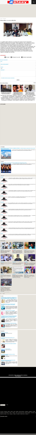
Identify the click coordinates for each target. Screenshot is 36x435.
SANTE (21, 97)
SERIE (24, 95)
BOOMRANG (30, 96)
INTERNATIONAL (4, 97)
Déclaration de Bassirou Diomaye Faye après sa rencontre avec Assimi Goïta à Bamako (6, 276)
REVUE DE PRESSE (21, 411)
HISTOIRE (30, 100)
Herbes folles (2, 189)
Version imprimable (27, 57)
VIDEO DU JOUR (23, 100)
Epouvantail (2, 208)
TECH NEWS (16, 100)
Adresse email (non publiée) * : (5, 64)
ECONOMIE (11, 96)
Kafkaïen (2, 233)
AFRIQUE (10, 100)
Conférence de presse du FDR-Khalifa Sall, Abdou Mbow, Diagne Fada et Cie (18, 263)
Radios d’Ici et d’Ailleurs (25, 98)
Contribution (4, 100)
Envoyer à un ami (16, 57)
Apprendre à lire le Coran (4, 332)
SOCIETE (20, 95)
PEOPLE (11, 97)
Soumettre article (3, 416)
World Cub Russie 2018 (29, 97)
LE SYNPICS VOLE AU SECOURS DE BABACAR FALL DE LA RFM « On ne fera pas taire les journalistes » (6, 93)
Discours (2, 214)
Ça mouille (2, 183)
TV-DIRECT (16, 97)
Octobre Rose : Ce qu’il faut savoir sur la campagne (8, 310)
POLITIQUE (9, 95)
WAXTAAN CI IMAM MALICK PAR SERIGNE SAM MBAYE (8, 343)
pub (18, 98)
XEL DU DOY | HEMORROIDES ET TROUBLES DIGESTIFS (8, 323)
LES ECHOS (14, 98)
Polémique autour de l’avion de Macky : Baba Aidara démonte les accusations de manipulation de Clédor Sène (17, 276)
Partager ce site (3, 405)
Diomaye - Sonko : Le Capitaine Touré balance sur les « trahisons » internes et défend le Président (29, 276)
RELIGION (29, 95)
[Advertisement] (18, 10)
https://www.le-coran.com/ (9, 333)
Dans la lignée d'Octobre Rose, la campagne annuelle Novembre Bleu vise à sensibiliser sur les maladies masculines (8, 305)
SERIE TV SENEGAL (5, 98)
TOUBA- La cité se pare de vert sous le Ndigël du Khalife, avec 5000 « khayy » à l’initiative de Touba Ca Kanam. (29, 251)
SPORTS (15, 95)
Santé (33, 98)
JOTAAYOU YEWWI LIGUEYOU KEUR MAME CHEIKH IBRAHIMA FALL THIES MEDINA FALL (8, 360)
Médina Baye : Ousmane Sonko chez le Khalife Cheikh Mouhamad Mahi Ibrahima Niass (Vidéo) (6, 251)
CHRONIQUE (18, 96)
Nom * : (2, 61)
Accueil (1, 18)
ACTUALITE (4, 18)
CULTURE (24, 96)
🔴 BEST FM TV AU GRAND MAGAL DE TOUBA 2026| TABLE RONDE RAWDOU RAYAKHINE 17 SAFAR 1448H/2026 (29, 263)
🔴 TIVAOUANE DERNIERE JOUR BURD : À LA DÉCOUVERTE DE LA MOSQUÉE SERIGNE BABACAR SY (17, 251)
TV (34, 100)
